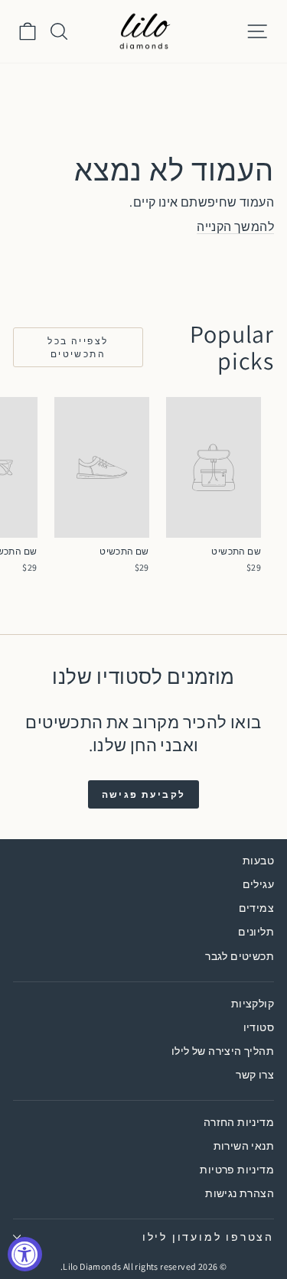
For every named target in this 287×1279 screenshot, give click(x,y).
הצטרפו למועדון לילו (208, 1237)
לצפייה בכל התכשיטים (77, 347)
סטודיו (258, 1027)
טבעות (258, 860)
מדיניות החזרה (239, 1122)
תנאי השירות (244, 1146)
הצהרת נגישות (239, 1193)
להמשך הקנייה (235, 227)
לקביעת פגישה (144, 794)
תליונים (256, 932)
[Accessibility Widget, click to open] (25, 1254)
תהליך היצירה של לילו (222, 1051)
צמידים (256, 908)
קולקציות (252, 1004)
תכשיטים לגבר (239, 956)
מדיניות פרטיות (237, 1169)
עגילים (258, 884)
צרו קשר (255, 1075)
